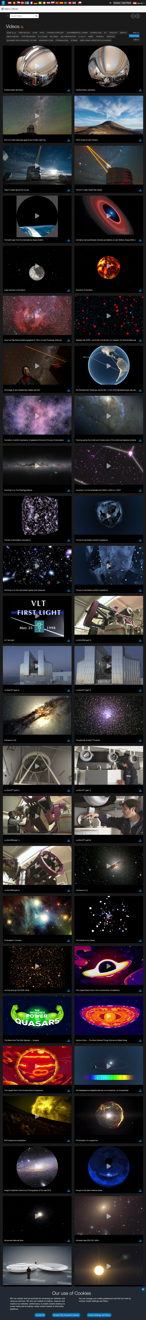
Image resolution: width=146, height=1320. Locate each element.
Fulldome (42, 36)
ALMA (35, 33)
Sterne (74, 40)
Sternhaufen (62, 40)
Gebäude (111, 36)
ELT (105, 33)
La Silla (82, 36)
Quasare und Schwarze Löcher (21, 40)
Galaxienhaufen (68, 36)
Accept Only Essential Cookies (66, 1315)
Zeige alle (11, 33)
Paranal (100, 36)
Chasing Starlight (55, 33)
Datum (136, 39)
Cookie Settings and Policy (99, 1315)
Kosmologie (96, 33)
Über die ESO (24, 33)
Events (123, 33)
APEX (42, 33)
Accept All (40, 1315)
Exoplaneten (13, 36)
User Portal (126, 3)
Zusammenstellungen (77, 33)
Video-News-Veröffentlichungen (95, 40)
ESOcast (113, 33)
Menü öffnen (11, 8)
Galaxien (54, 36)
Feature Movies (28, 36)
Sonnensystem (46, 40)
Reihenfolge (134, 36)
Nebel (91, 36)
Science (117, 3)
